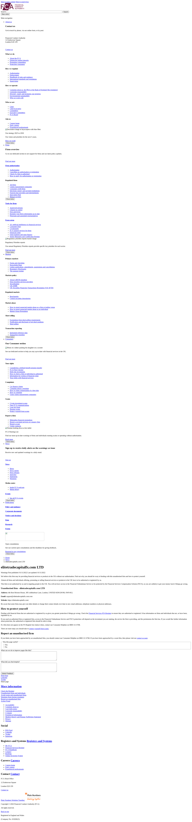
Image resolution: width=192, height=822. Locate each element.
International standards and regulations (23, 79)
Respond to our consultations (15, 551)
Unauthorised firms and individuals (13, 693)
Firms (7, 145)
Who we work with (16, 98)
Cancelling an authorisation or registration (24, 172)
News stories (14, 471)
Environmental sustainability (20, 96)
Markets (8, 254)
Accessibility (9, 705)
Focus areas (9, 220)
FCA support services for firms (20, 231)
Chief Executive (15, 109)
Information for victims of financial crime (24, 376)
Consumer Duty (15, 227)
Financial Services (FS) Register (100, 613)
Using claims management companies (23, 394)
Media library (14, 489)
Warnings (13, 479)
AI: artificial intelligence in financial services (25, 225)
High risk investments (17, 372)
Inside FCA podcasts (17, 487)
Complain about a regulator (19, 388)
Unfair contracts (15, 426)
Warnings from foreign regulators (12, 697)
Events (7, 494)
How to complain (16, 392)
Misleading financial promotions (21, 420)
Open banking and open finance (21, 235)
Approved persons (16, 208)
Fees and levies (15, 212)
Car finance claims (16, 386)
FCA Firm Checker (16, 370)
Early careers (14, 125)
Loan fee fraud (15, 407)
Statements (13, 477)
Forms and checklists (17, 263)
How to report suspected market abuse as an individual (29, 309)
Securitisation (14, 284)
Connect (8, 752)
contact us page (142, 638)
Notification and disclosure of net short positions (27, 322)
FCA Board (14, 115)
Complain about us (12, 707)
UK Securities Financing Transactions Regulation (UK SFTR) (31, 288)
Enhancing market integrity (19, 60)
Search (3, 12)
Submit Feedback (7, 673)
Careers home (14, 123)
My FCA (8, 746)
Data (7, 520)
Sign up (8, 460)
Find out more (10, 161)
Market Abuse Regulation (19, 311)
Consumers (9, 339)
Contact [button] (15, 773)
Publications (9, 502)
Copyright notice (11, 709)
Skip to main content (8, 2)
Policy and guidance (12, 507)
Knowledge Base (16, 265)
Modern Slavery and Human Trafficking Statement (23, 717)
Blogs (12, 469)
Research (8, 524)
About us (8, 22)
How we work (10, 141)
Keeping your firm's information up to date (25, 214)
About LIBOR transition (18, 280)
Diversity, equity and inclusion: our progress (25, 94)
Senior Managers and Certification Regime (25, 237)
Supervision (14, 81)
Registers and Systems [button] (39, 741)
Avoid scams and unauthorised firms (13, 695)
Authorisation (14, 73)
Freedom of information (13, 715)
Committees (14, 111)
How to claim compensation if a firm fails (24, 390)
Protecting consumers (17, 64)
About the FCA (15, 58)
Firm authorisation (12, 166)
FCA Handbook (11, 750)
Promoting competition (18, 62)
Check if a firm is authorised (20, 174)
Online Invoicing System (14, 756)
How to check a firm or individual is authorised (26, 374)
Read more (9, 439)
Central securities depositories (20, 298)
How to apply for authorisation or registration (25, 176)
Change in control (16, 210)
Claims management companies (21, 187)
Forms (7, 529)
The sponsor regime (17, 271)
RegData (8, 754)
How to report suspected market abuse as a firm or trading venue (32, 307)
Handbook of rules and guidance (21, 77)
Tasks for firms (11, 203)
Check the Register (7, 691)
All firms (13, 185)
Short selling (14, 324)
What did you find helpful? (10, 662)
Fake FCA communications (19, 405)
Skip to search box (22, 2)
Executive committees (17, 113)
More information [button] (11, 686)
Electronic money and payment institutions (25, 191)
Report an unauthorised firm (11, 699)
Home (7, 558)
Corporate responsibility (18, 92)
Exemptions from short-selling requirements (25, 320)
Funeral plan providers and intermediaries (24, 193)
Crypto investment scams (18, 403)
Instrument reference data (18, 333)
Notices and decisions (13, 516)
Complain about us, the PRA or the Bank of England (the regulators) (34, 90)
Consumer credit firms (17, 189)
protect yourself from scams (39, 629)
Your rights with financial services (22, 378)
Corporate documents (13, 511)
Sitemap (8, 721)
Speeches (13, 475)
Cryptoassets (14, 229)
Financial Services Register (14, 748)
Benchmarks (14, 296)
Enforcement (14, 75)
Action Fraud (5, 701)
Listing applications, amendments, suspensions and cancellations (32, 267)
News (7, 444)
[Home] (12, 10)
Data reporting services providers (21, 282)
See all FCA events (16, 498)
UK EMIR (13, 286)
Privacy (8, 719)
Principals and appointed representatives (24, 216)
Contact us (9, 50)
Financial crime (15, 233)
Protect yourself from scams (19, 411)
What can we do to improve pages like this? (16, 650)
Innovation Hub (15, 195)
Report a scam (15, 424)
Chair (12, 107)
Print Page (4, 676)
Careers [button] (15, 760)
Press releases (14, 473)
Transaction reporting (17, 335)
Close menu (10, 143)
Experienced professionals (19, 127)
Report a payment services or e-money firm (25, 422)
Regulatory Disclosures (18, 269)
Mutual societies (15, 197)
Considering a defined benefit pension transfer (26, 368)
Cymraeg (8, 713)
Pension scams (15, 409)
